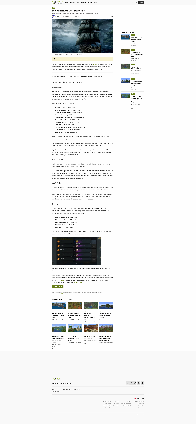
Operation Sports (127, 405)
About (53, 389)
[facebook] (138, 383)
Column (90, 2)
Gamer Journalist (107, 405)
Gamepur (129, 401)
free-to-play (61, 280)
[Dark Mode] (136, 2)
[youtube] (142, 383)
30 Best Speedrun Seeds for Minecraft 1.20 (74, 315)
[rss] (127, 383)
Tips (78, 2)
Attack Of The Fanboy (139, 401)
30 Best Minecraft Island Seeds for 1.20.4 (105, 315)
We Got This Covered (126, 403)
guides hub (78, 282)
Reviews (72, 2)
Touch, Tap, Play (107, 408)
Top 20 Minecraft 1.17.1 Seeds (89, 337)
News (67, 2)
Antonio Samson (56, 319)
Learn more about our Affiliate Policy (59, 293)
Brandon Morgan (56, 344)
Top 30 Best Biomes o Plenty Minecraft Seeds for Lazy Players (59, 339)
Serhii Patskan (71, 319)
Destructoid (141, 403)
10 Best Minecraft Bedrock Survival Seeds (58, 315)
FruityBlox (128, 408)
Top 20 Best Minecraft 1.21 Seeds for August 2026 (89, 316)
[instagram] (131, 383)
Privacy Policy (76, 389)
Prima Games (108, 403)
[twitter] (134, 383)
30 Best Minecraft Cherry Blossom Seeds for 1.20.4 (105, 338)
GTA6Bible (108, 410)
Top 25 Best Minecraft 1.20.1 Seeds (73, 338)
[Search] (132, 2)
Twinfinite (116, 401)
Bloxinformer (141, 408)
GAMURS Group (141, 414)
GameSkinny (116, 405)
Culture (83, 2)
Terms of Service (66, 389)
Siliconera (116, 403)
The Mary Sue (141, 405)
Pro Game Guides (107, 401)
